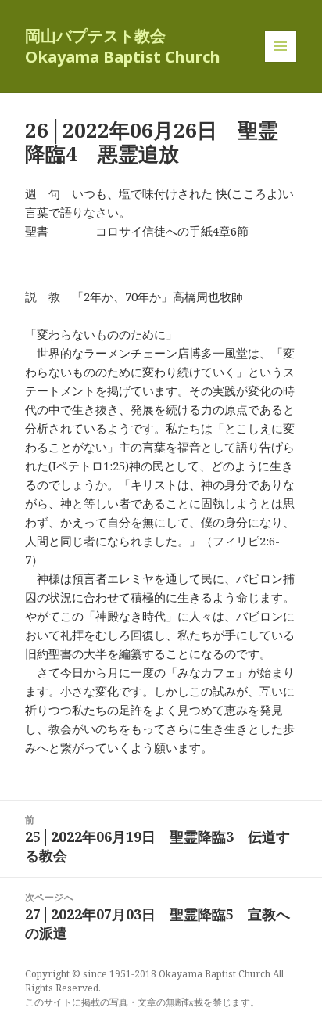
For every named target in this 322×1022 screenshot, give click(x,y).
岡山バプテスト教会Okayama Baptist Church (122, 46)
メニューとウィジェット (281, 62)
